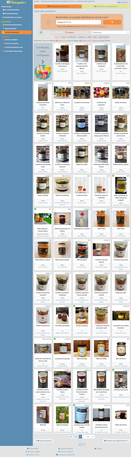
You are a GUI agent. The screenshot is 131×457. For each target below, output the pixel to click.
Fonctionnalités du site (14, 47)
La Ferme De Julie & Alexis (121, 397)
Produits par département (116, 441)
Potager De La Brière (62, 333)
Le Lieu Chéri (82, 203)
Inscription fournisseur (14, 51)
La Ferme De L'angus (120, 366)
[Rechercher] (112, 22)
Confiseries (72, 37)
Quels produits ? (45, 441)
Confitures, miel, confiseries (90, 41)
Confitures (81, 37)
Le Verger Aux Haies (81, 432)
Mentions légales (33, 452)
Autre (64, 37)
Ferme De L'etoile (120, 333)
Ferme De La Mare (101, 267)
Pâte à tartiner (104, 37)
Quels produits (10, 28)
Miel (95, 37)
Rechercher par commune (58, 6)
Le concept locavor (12, 10)
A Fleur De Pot (42, 141)
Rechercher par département (106, 6)
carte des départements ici (96, 26)
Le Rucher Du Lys (62, 110)
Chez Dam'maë (62, 366)
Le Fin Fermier (62, 236)
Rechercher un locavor (13, 17)
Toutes (57, 37)
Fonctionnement (11, 13)
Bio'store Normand (43, 236)
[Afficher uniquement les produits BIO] (41, 32)
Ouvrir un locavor (12, 43)
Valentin (81, 110)
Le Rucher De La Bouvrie (121, 205)
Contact (99, 449)
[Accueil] (16, 2)
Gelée (89, 37)
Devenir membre (11, 40)
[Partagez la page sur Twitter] (80, 444)
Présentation (34, 449)
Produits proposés (12, 32)
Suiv (88, 437)
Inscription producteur (66, 455)
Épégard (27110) (62, 41)
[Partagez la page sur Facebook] (84, 444)
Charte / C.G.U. (33, 455)
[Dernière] (93, 437)
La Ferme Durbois (82, 333)
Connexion (124, 2)
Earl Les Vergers (62, 71)
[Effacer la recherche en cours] (48, 22)
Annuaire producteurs (13, 25)
